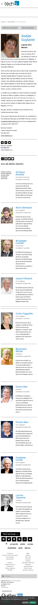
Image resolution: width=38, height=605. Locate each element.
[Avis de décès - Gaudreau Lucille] (19, 471)
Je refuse (25, 602)
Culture (30, 544)
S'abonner (10, 553)
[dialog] (19, 600)
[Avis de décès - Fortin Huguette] (19, 326)
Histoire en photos (28, 570)
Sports (22, 544)
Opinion (28, 555)
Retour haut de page (9, 534)
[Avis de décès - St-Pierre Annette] (19, 185)
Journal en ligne (28, 566)
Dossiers (28, 561)
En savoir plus (5, 601)
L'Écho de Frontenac (15, 580)
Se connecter (10, 557)
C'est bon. (33, 602)
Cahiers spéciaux (10, 568)
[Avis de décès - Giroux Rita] (19, 399)
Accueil (3, 22)
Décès (20, 548)
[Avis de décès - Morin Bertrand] (19, 219)
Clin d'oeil (28, 557)
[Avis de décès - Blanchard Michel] (19, 363)
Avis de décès (11, 22)
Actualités (14, 544)
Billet (28, 553)
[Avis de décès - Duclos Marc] (19, 435)
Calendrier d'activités (28, 562)
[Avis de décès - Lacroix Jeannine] (19, 509)
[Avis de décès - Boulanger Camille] (19, 254)
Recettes (28, 564)
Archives (28, 559)
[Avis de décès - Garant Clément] (19, 290)
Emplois (27, 548)
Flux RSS (10, 570)
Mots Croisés (28, 568)
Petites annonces (10, 564)
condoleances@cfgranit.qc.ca (10, 121)
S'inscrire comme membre (10, 555)
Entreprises (12, 548)
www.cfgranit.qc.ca (6, 135)
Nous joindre (10, 559)
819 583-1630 (4, 587)
